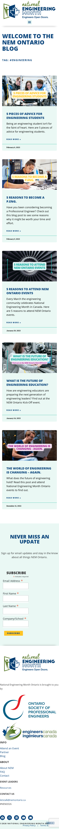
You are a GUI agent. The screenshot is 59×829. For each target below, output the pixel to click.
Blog (2, 756)
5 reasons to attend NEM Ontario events (27, 291)
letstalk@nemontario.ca (13, 800)
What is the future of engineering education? (27, 383)
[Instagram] (9, 817)
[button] (29, 22)
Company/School (14, 618)
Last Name (11, 605)
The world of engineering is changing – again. (28, 470)
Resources (5, 787)
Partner (4, 752)
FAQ (2, 771)
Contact (4, 775)
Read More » (13, 139)
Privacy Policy (29, 825)
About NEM (7, 768)
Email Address (13, 580)
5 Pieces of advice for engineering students (25, 116)
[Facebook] (2, 817)
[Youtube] (23, 817)
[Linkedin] (16, 817)
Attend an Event (9, 748)
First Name (11, 593)
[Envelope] (30, 817)
